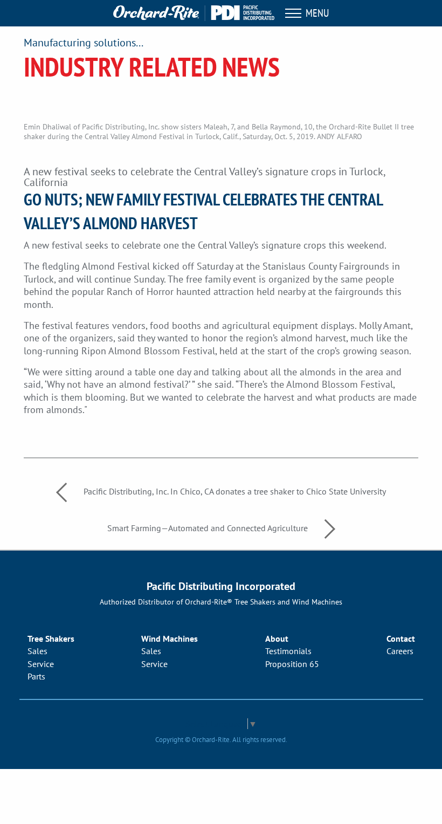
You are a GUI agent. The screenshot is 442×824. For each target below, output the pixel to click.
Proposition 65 (292, 663)
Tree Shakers (50, 638)
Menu (315, 13)
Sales (37, 651)
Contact (400, 638)
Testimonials (288, 651)
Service (40, 663)
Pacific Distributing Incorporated (221, 586)
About (276, 638)
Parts (36, 676)
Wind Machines (169, 638)
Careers (399, 651)
